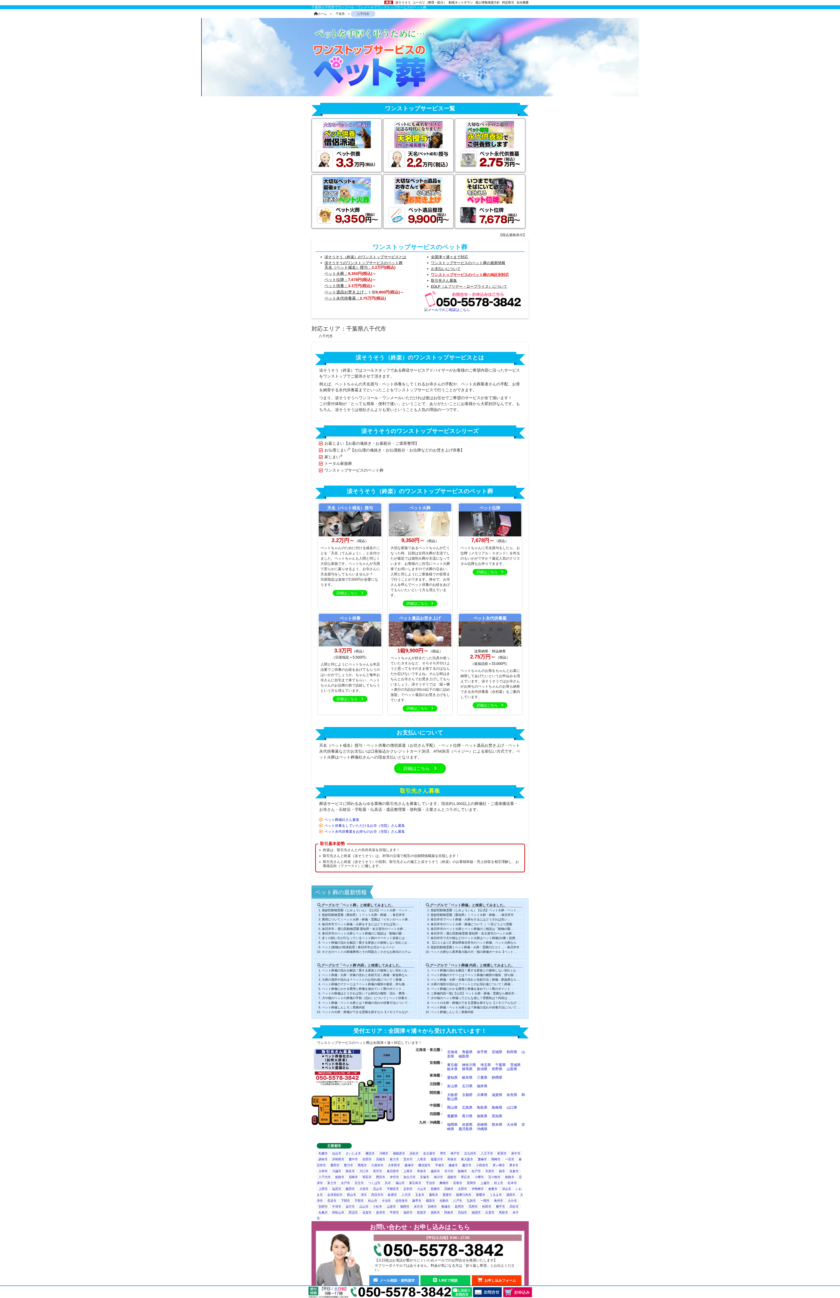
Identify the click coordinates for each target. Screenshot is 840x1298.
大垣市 (364, 1188)
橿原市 (430, 1200)
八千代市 (324, 1177)
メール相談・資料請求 (397, 1280)
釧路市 (509, 1177)
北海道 (452, 1052)
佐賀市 (367, 1212)
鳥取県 (482, 1107)
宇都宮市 (393, 1188)
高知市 (462, 1212)
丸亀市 (323, 1212)
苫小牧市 (494, 1177)
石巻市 (457, 1182)
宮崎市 (432, 1206)
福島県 (463, 1056)
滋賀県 (497, 1095)
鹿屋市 (447, 1194)
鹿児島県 (465, 1129)
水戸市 (345, 1182)
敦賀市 (421, 1212)
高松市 (514, 1206)
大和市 (323, 1171)
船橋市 (462, 1171)
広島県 (467, 1107)
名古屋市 (429, 1153)
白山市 (364, 1206)
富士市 (331, 1182)
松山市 (372, 1200)
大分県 (512, 1124)
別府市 (323, 1206)
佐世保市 (402, 1200)
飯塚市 (409, 1165)
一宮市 (509, 1159)
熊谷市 (350, 1171)
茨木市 (408, 1159)
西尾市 (362, 1165)
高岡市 (473, 1206)
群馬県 (467, 1069)
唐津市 (380, 1212)
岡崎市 (495, 1159)
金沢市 (350, 1206)
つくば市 (374, 1182)
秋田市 (486, 1206)
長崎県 (482, 1124)
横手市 (500, 1206)
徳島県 (482, 1116)
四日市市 (377, 1194)
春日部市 (393, 1171)
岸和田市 (338, 1159)
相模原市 (399, 1153)
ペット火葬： (336, 273)
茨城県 (515, 1065)
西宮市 (380, 1177)
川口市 (364, 1171)
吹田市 (367, 1159)
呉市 (388, 1182)
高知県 (497, 1116)
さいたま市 (353, 1153)
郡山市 (351, 1194)
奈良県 (512, 1095)
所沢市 (377, 1171)
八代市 (406, 1194)
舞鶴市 (444, 1182)
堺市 (443, 1153)
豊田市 (335, 1165)
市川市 (448, 1171)
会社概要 (522, 2)
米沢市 (418, 1206)
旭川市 (438, 1177)
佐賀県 (467, 1124)
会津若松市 (335, 1194)
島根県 (497, 1107)
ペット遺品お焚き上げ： (346, 292)
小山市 (421, 1188)
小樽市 (479, 1177)
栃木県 (452, 1069)
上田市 (323, 1188)
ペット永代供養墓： (342, 298)
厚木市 (513, 1165)
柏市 (502, 1171)
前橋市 (435, 1188)
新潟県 (482, 1069)
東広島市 (415, 1182)
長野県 (497, 1069)
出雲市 (489, 1212)
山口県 (512, 1107)
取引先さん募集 (420, 791)
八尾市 (421, 1159)
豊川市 (348, 1165)
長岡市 (471, 1182)
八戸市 (457, 1200)
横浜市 (370, 1153)
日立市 (359, 1182)
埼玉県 (485, 1065)
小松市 (377, 1206)
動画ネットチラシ (461, 2)
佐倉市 (514, 1171)
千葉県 (500, 1065)
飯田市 (350, 1188)
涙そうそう (403, 2)
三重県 (482, 1077)
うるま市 (496, 1194)
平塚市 (439, 1165)
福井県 (482, 1086)
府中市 (515, 1153)
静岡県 (497, 1077)
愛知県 (452, 1077)
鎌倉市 (453, 1165)
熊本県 (497, 1124)
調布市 (323, 1159)
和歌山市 (338, 1212)
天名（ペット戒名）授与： (348, 267)
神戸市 (455, 1153)
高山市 (377, 1188)
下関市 (345, 1200)
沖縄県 (482, 1129)
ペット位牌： (336, 280)
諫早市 (416, 1200)
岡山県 (452, 1107)
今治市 (386, 1200)
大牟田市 (394, 1165)
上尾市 (408, 1171)
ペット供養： (336, 286)
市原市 (489, 1171)
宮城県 (497, 1052)
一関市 (485, 1200)
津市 (364, 1194)
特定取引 (508, 2)
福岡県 (452, 1124)
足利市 (408, 1188)
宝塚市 (424, 1177)
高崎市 (448, 1188)
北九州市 (470, 1153)
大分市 (512, 1200)
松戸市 (476, 1171)
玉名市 (419, 1194)
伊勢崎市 (478, 1188)
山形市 (391, 1206)
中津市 (336, 1206)
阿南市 (448, 1212)
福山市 (400, 1182)
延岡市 (459, 1206)
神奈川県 (469, 1065)
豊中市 (353, 1159)
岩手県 (482, 1052)
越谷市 (435, 1171)
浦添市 (510, 1194)
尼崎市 (353, 1177)
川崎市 (383, 1153)
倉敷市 (492, 1188)
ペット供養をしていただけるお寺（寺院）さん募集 (364, 825)
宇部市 (359, 1200)
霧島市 (433, 1194)
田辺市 (353, 1212)
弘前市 (471, 1200)
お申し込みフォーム (500, 1280)
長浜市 (331, 1200)
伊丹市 (394, 1177)
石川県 (467, 1086)
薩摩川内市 (463, 1194)
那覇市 (480, 1194)
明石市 (367, 1177)
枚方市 (394, 1159)
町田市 (502, 1153)
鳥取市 (503, 1212)
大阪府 (452, 1095)
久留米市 (377, 1165)
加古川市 (409, 1177)
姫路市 (339, 1177)
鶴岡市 (405, 1206)
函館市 (452, 1177)
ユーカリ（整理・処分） (429, 2)
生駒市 (444, 1200)
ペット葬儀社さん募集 (341, 820)
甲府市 (394, 1212)
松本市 (512, 1182)
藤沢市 (466, 1165)
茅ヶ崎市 (499, 1165)
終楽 (389, 2)
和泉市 (452, 1159)
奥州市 (498, 1200)
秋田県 (512, 1052)
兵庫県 (482, 1095)
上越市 (485, 1182)
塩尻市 (336, 1188)
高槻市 (380, 1159)
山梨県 (512, 1069)
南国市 (476, 1212)
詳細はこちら (349, 593)
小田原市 (482, 1165)
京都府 (467, 1095)
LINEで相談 (448, 1280)
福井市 (408, 1212)
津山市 (506, 1188)
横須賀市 (424, 1165)
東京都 (452, 1065)
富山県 (452, 1086)
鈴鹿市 (392, 1194)
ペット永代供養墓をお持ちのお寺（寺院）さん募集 (364, 831)
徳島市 (435, 1212)
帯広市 (465, 1177)
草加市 (421, 1171)
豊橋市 (482, 1159)
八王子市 (487, 1153)
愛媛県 (452, 1116)
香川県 (467, 1116)
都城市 (445, 1206)
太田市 (462, 1188)
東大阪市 (467, 1159)
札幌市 (323, 1153)
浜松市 (414, 1153)
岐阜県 (467, 1077)
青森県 (467, 1052)
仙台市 (336, 1153)
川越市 (336, 1171)
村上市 (498, 1182)
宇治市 (430, 1182)
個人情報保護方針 (487, 2)
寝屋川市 (437, 1159)
